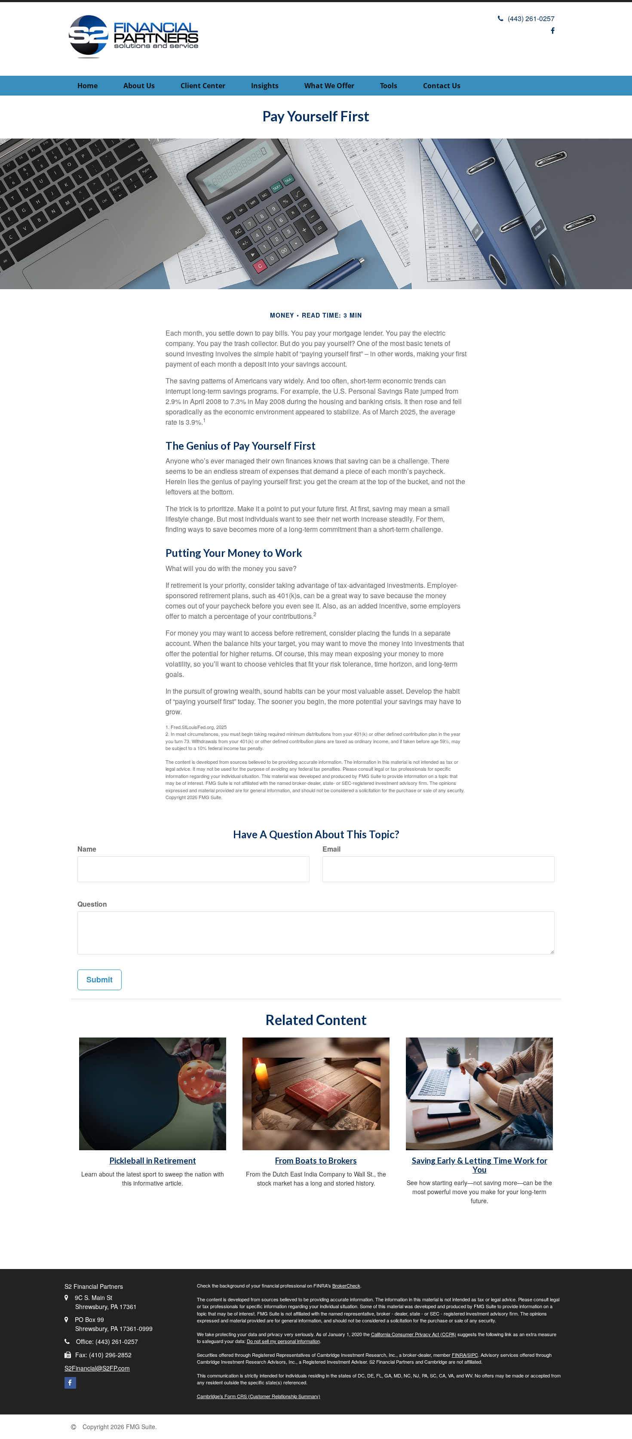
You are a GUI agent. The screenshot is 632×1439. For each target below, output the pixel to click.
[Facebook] (553, 30)
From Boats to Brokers (316, 1160)
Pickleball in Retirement (153, 1160)
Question (92, 904)
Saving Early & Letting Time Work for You (479, 1165)
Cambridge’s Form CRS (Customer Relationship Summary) (258, 1396)
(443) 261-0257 (531, 18)
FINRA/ (459, 1354)
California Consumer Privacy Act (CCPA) (413, 1334)
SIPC (472, 1354)
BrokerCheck (346, 1285)
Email (331, 849)
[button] (139, 86)
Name (86, 849)
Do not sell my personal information (283, 1340)
